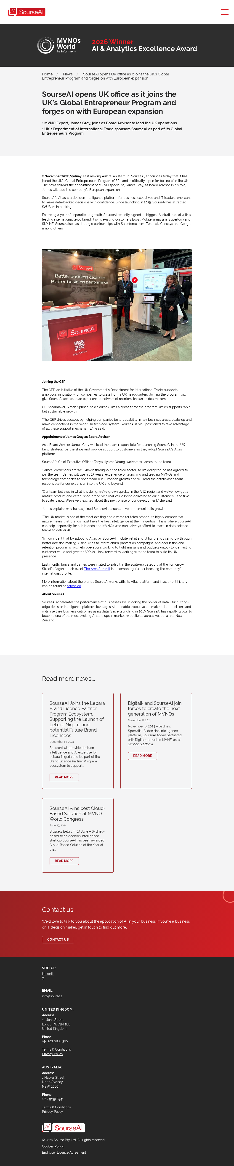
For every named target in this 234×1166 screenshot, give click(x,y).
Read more (64, 777)
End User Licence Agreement (64, 1152)
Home (47, 74)
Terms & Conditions (56, 1107)
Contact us (58, 939)
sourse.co (74, 586)
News (68, 74)
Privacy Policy (52, 1111)
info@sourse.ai (52, 996)
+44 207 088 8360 (55, 1041)
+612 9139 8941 (53, 1099)
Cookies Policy (53, 1146)
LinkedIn (48, 974)
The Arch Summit (97, 569)
